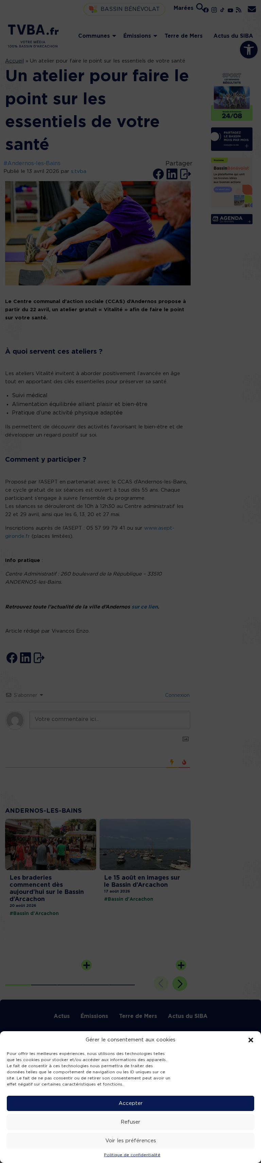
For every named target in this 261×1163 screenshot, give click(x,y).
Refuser (130, 1122)
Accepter (131, 1103)
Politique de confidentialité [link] (132, 1155)
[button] (250, 1040)
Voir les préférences (130, 1140)
